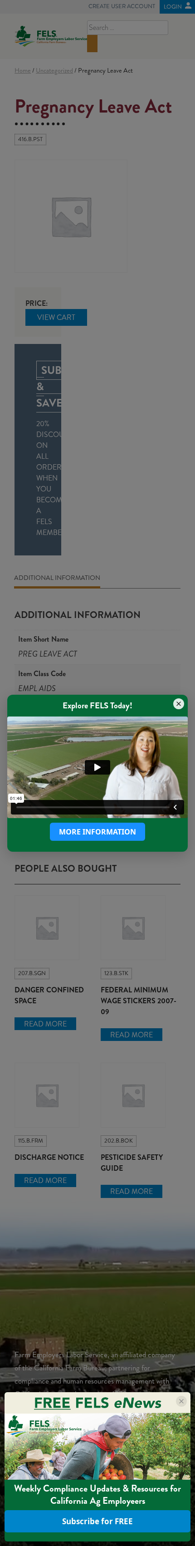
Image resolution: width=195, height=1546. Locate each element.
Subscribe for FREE (97, 1521)
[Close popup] (178, 703)
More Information (97, 832)
